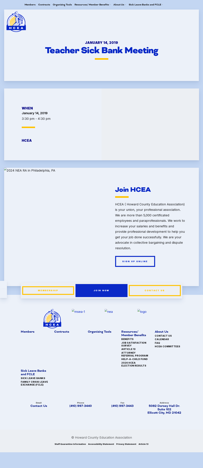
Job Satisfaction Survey (133, 344)
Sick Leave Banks (33, 378)
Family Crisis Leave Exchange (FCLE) (34, 383)
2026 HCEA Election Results (133, 364)
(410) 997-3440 (80, 406)
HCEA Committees (167, 346)
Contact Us (155, 290)
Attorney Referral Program (134, 354)
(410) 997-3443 (122, 406)
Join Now (101, 290)
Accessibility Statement (101, 444)
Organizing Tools (99, 332)
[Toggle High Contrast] (3, 285)
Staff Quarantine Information (70, 444)
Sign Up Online (135, 261)
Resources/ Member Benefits (133, 333)
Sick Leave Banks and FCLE (33, 372)
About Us (161, 332)
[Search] (177, 5)
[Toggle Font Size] (3, 293)
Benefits (127, 339)
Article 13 (128, 349)
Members (27, 332)
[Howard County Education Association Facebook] (172, 5)
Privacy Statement (126, 444)
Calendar (162, 339)
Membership (48, 290)
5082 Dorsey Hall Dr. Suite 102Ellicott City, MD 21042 (164, 409)
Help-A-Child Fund (134, 359)
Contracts (61, 332)
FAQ (157, 343)
